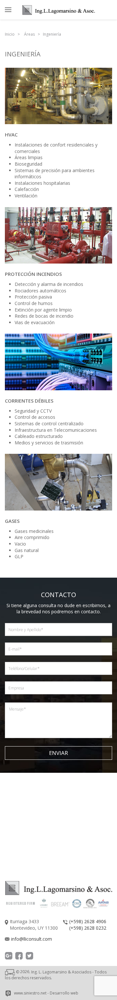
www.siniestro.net (30, 993)
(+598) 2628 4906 (87, 921)
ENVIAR (58, 753)
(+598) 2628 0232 (87, 928)
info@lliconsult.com (31, 939)
